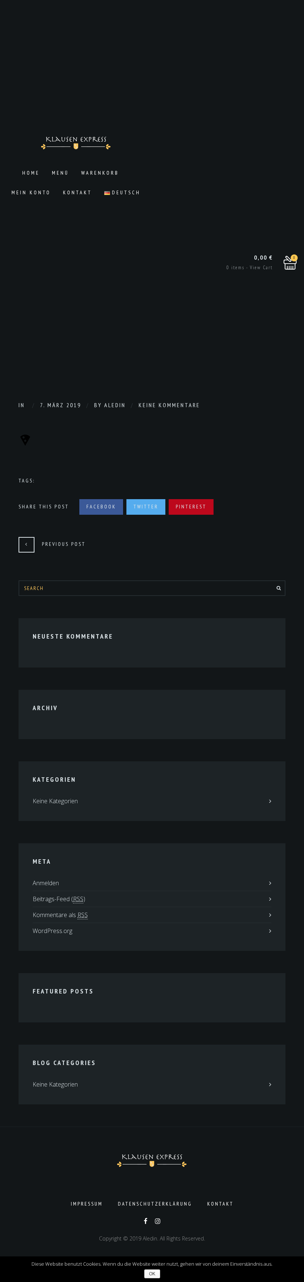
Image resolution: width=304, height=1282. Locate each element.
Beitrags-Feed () (59, 899)
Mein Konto (31, 192)
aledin (115, 405)
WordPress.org (52, 931)
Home (31, 172)
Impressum (87, 1203)
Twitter (145, 506)
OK (152, 1273)
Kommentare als (60, 915)
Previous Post (64, 544)
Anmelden (46, 883)
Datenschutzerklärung (155, 1203)
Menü (60, 172)
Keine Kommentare (169, 405)
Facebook (101, 506)
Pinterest (191, 506)
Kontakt (77, 192)
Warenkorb (100, 172)
